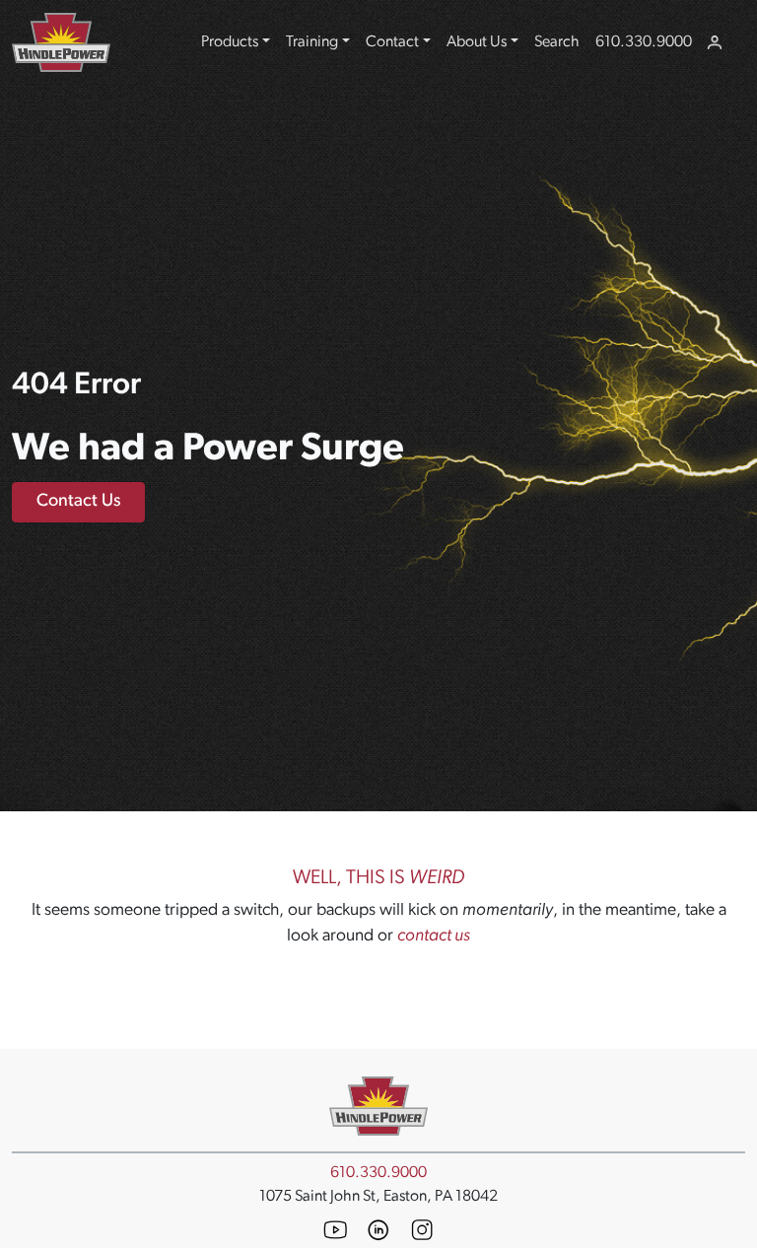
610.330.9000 (643, 42)
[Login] (714, 42)
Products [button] (229, 42)
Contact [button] (392, 42)
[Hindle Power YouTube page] (335, 1229)
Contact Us (78, 502)
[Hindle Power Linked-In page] (378, 1230)
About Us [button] (477, 42)
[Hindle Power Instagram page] (422, 1229)
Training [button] (312, 42)
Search (557, 42)
